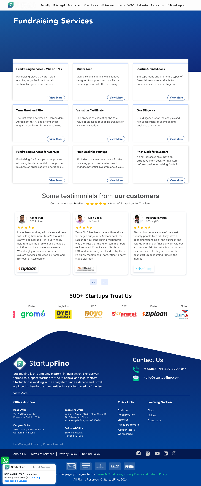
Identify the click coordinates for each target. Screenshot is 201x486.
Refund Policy (91, 454)
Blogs (151, 410)
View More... (21, 393)
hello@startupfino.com (162, 377)
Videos (152, 415)
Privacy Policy (68, 454)
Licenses (123, 419)
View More (55, 97)
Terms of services (42, 454)
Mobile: (165, 369)
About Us (19, 454)
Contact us (155, 420)
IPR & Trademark (128, 424)
